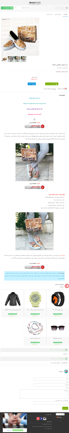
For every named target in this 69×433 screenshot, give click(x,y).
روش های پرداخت (48, 428)
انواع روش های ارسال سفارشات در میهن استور (42, 426)
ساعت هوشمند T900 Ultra (57, 309)
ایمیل (67, 381)
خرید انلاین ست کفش (17, 276)
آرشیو (62, 286)
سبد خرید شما (7, 7)
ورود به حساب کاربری (17, 430)
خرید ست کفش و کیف (46, 276)
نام (67, 375)
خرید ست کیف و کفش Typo (52, 273)
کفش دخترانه (37, 276)
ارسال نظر (65, 408)
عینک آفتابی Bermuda (58, 338)
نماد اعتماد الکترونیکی (47, 424)
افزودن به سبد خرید (50, 83)
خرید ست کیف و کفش (28, 273)
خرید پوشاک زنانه (56, 276)
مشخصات (65, 14)
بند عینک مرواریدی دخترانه (35, 338)
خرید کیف (42, 273)
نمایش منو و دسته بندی (60, 7)
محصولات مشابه (58, 14)
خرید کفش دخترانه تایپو (28, 276)
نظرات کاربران (49, 14)
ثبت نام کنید (9, 430)
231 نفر (30, 83)
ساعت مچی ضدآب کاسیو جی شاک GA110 (35, 309)
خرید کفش (36, 273)
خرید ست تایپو (18, 273)
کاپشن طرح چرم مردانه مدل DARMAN (12, 309)
